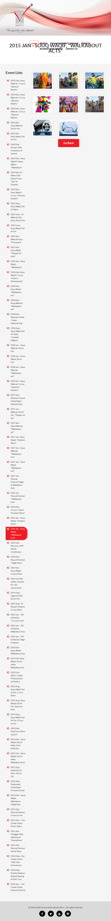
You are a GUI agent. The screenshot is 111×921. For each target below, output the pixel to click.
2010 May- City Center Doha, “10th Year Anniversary (18, 860)
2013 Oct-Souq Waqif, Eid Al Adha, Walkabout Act (17, 663)
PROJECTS (85, 43)
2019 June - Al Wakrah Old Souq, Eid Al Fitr (18, 217)
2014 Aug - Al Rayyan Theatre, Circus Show (18, 607)
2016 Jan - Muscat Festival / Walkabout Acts (18, 497)
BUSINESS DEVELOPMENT (51, 49)
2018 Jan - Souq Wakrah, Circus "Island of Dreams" (18, 385)
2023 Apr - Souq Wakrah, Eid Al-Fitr (17, 125)
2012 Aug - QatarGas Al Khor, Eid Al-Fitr (16, 772)
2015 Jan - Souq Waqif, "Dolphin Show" (18, 521)
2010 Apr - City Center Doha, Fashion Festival (18, 887)
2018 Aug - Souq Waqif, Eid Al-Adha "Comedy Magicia (18, 334)
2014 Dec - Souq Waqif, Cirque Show (16, 571)
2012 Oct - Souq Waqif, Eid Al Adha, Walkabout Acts (18, 758)
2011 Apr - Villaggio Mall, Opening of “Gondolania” (17, 835)
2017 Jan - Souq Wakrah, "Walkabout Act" (18, 452)
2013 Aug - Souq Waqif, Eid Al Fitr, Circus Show (18, 691)
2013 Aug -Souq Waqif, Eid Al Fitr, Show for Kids (18, 705)
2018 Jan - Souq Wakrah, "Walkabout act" (18, 371)
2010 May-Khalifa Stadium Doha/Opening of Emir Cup (18, 874)
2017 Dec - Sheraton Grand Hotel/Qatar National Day (18, 399)
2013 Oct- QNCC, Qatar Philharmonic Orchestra (17, 677)
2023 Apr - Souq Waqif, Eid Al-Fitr (18, 136)
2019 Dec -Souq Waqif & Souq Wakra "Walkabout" (18, 163)
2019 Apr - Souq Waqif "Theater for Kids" (16, 251)
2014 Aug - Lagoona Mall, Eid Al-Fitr (17, 596)
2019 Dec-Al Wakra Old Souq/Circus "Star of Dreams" (16, 178)
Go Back (68, 143)
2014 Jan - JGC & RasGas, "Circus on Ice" (17, 617)
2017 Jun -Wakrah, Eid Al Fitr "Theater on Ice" (18, 413)
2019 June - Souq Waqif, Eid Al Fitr (18, 228)
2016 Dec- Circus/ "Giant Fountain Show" (18, 510)
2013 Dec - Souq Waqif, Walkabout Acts (18, 650)
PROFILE (43, 43)
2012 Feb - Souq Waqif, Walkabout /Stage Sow (18, 800)
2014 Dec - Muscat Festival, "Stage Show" (18, 560)
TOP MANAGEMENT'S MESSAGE (64, 43)
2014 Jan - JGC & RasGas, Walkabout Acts (18, 628)
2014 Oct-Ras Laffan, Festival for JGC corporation (17, 583)
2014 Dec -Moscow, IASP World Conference (17, 547)
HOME (34, 43)
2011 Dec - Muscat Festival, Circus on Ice (18, 812)
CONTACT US (71, 49)
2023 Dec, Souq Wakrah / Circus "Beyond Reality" (18, 113)
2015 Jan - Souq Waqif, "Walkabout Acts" (18, 533)
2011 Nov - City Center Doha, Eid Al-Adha (18, 823)
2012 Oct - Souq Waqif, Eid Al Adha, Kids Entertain (18, 744)
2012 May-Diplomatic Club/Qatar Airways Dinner (18, 786)
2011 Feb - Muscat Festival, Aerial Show (18, 848)
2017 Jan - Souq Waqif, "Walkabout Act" (18, 466)
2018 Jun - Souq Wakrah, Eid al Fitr (18, 348)
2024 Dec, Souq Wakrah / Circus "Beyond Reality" (18, 99)
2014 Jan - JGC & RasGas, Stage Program (18, 639)
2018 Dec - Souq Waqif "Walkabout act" (16, 290)
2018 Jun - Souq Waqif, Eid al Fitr (18, 359)
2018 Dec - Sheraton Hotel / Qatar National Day (17, 318)
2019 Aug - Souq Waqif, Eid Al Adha (18, 206)
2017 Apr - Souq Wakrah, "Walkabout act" (17, 427)
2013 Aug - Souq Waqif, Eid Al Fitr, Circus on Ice (18, 719)
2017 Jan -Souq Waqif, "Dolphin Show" (18, 440)
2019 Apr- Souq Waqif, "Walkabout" (18, 264)
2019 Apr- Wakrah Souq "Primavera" (17, 239)
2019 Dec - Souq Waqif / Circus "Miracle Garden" (18, 194)
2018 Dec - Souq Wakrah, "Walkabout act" (17, 304)
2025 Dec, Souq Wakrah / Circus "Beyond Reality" (18, 85)
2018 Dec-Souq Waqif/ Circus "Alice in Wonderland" (18, 276)
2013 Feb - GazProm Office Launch (18, 731)
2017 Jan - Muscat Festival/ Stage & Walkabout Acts (17, 482)
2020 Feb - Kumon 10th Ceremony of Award (16, 149)
